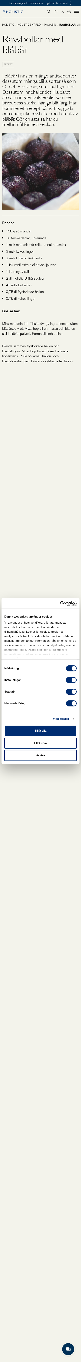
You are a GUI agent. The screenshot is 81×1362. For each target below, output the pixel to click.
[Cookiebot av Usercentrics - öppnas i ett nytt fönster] (60, 603)
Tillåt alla (40, 730)
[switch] (71, 680)
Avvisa (40, 755)
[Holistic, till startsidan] (12, 11)
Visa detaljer (61, 718)
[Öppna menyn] (76, 11)
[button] (55, 12)
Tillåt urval (40, 743)
